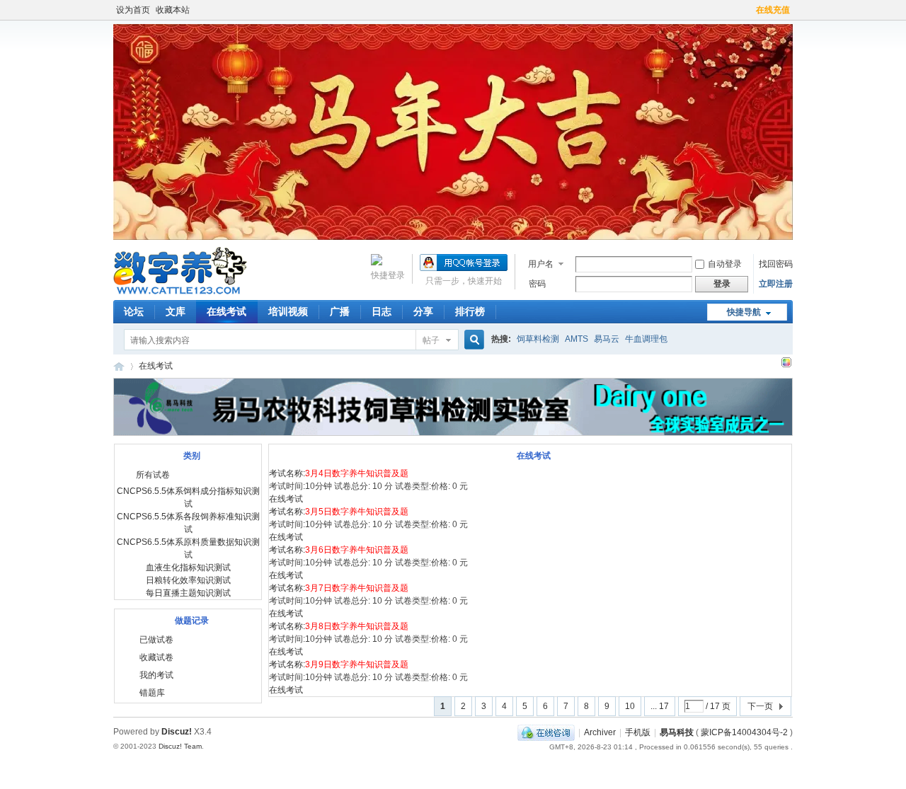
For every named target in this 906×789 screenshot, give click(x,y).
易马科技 (677, 732)
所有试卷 (153, 475)
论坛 (134, 311)
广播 (340, 311)
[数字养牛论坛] (180, 291)
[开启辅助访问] (749, 10)
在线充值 (773, 10)
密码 (537, 284)
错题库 (152, 693)
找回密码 (776, 264)
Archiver (600, 732)
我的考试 (156, 675)
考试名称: (338, 473)
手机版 (637, 732)
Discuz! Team (180, 746)
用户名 (541, 264)
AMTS (576, 339)
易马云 (606, 339)
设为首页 (133, 10)
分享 (423, 311)
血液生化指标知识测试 (188, 567)
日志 (381, 311)
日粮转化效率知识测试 (188, 580)
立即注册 (776, 284)
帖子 (431, 340)
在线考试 (226, 311)
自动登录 (725, 264)
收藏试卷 (156, 657)
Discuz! (176, 732)
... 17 (659, 706)
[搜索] (472, 340)
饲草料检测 (538, 339)
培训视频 (288, 311)
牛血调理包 (646, 339)
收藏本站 (173, 10)
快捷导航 (744, 312)
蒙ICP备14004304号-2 (744, 732)
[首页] (119, 366)
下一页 (760, 706)
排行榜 (470, 311)
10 (630, 706)
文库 (175, 311)
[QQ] (546, 732)
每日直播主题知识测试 (188, 593)
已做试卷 (156, 640)
